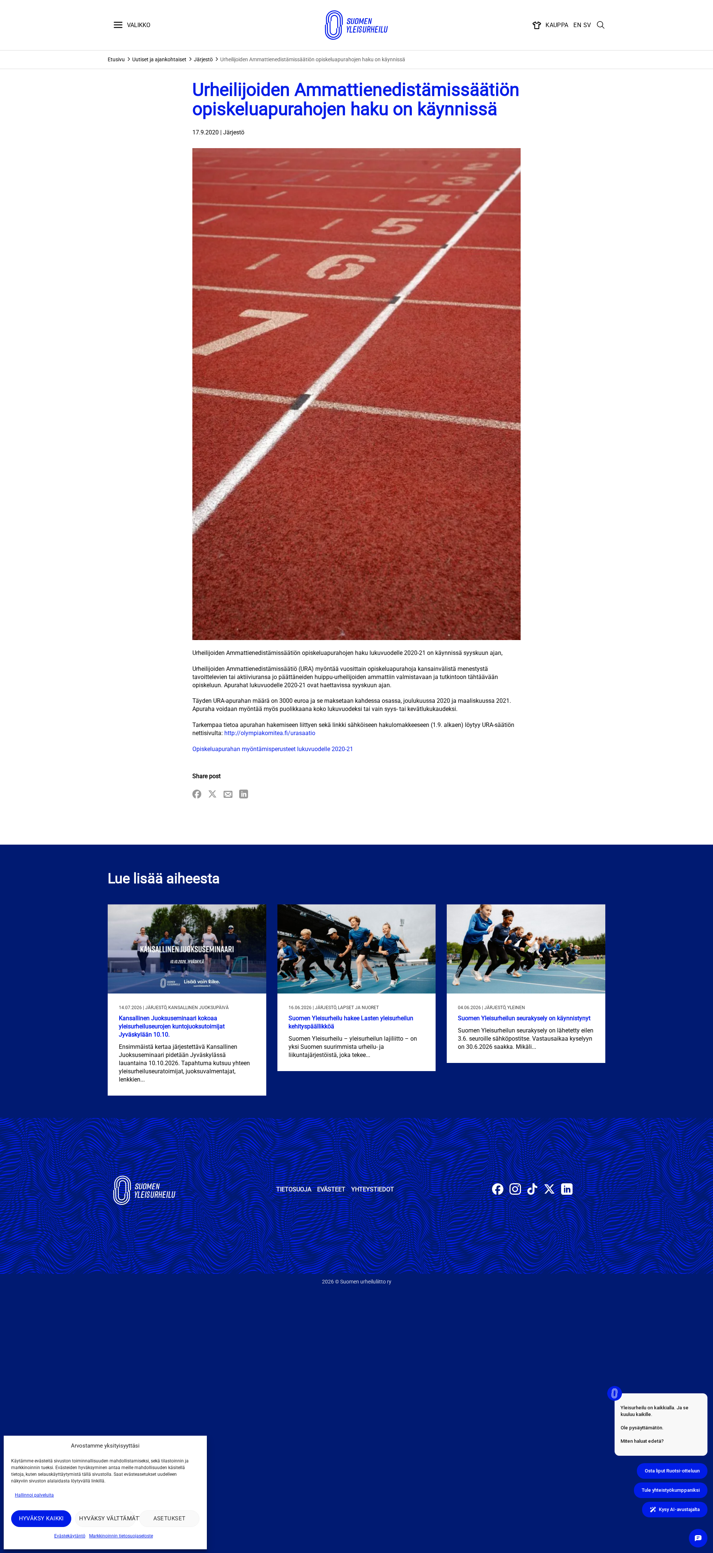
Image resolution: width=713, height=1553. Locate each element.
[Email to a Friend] (228, 795)
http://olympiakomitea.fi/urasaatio (269, 733)
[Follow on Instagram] (515, 1190)
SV (587, 25)
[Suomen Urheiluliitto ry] (356, 25)
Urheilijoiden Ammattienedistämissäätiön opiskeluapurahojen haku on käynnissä (312, 59)
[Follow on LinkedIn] (567, 1190)
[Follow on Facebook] (498, 1190)
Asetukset (169, 1518)
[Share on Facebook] (196, 795)
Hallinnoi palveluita (34, 1495)
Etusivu (116, 59)
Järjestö (203, 59)
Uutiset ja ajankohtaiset (159, 59)
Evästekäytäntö (69, 1536)
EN (577, 25)
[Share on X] (212, 795)
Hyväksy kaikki (41, 1518)
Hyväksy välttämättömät (107, 1518)
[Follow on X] (549, 1190)
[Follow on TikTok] (532, 1190)
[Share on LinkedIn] (243, 795)
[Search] (600, 25)
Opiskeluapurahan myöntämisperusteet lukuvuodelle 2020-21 (272, 749)
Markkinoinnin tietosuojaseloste (121, 1536)
